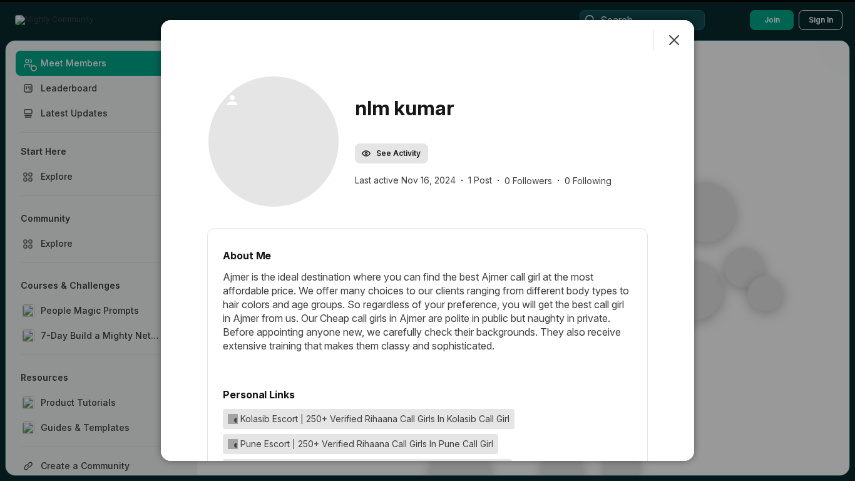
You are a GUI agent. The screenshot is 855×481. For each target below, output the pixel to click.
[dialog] (427, 240)
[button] (273, 141)
